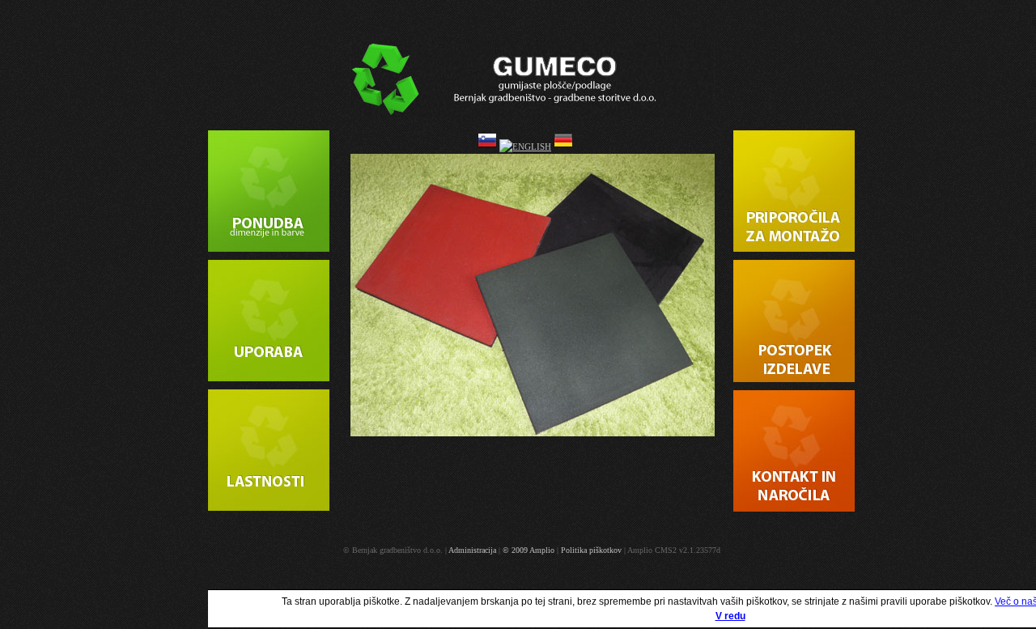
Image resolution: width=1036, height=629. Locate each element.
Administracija (472, 550)
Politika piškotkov (591, 550)
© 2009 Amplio (528, 550)
